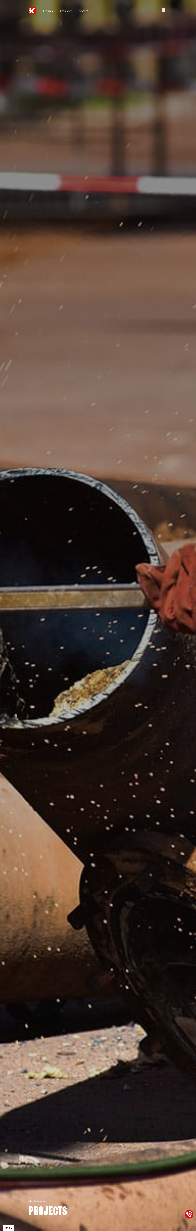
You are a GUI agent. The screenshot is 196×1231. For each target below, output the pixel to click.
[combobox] (8, 1228)
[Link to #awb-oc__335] (163, 10)
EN (10, 1228)
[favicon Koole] (32, 8)
